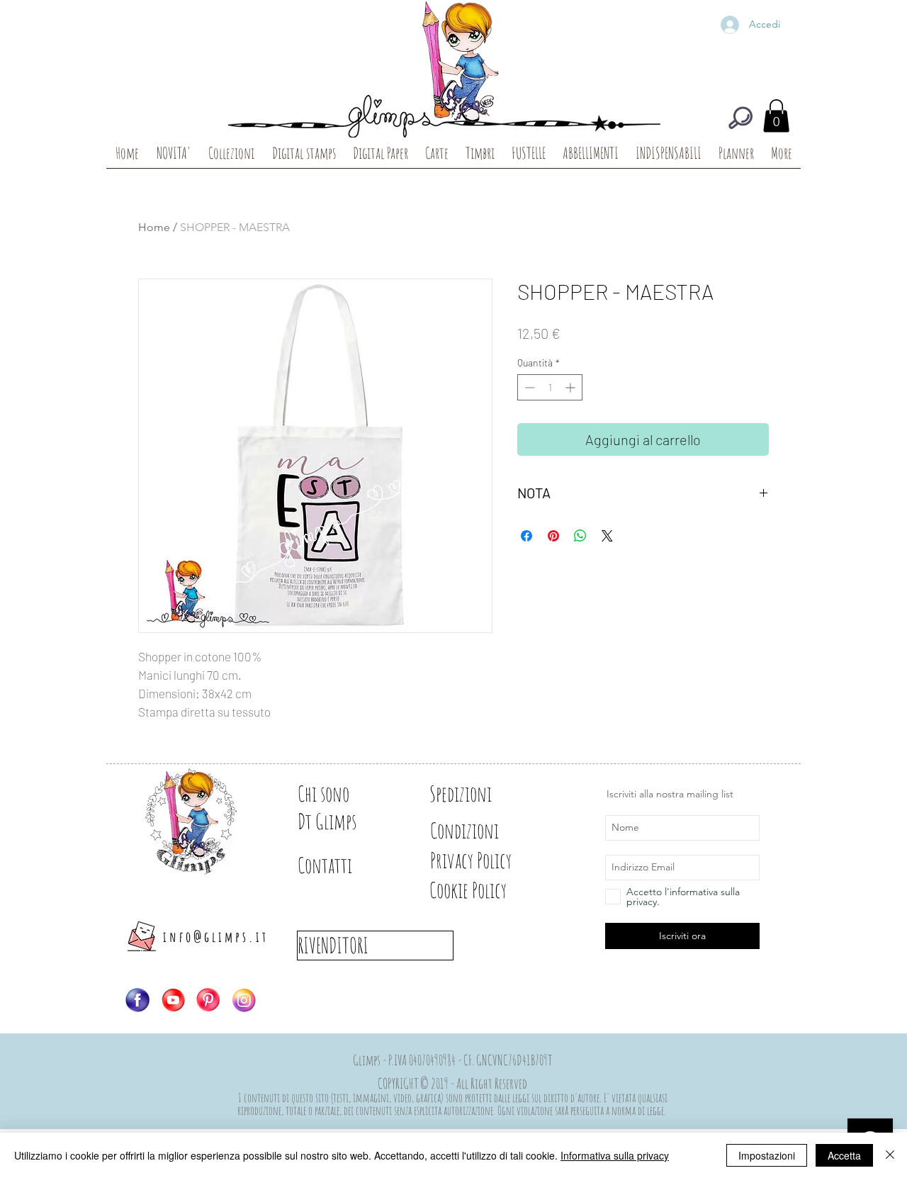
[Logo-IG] (244, 1000)
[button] (776, 116)
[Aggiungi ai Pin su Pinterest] (553, 535)
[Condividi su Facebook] (526, 535)
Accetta (844, 1155)
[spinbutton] (550, 387)
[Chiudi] (889, 1155)
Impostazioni (766, 1155)
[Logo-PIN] (208, 1000)
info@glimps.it (216, 937)
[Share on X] (607, 535)
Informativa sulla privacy (614, 1155)
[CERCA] (740, 117)
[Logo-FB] (137, 1000)
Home (154, 227)
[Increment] (571, 387)
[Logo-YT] (173, 1000)
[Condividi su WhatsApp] (580, 535)
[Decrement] (528, 387)
